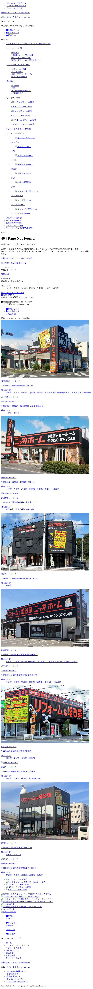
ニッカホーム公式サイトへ (13, 263)
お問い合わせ (13, 30)
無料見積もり (13, 33)
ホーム (9, 943)
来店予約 (12, 35)
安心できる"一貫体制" (21, 58)
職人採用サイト (13, 976)
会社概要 (15, 86)
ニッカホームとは (14, 48)
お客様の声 (14, 223)
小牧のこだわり (12, 950)
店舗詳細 (5, 274)
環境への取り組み (19, 77)
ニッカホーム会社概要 (16, 6)
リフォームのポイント (18, 129)
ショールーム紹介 (19, 228)
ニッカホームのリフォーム (28, 44)
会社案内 (10, 81)
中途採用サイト (18, 93)
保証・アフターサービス (22, 74)
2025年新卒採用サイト (16, 971)
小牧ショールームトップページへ (16, 258)
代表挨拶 (15, 53)
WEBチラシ (14, 218)
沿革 (13, 88)
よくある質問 (17, 72)
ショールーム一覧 (15, 8)
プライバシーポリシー (16, 979)
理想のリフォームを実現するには (25, 60)
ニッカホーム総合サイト (17, 3)
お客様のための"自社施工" (22, 55)
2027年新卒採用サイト (21, 91)
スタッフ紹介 (14, 226)
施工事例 (13, 220)
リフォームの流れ (19, 69)
